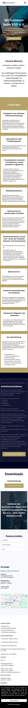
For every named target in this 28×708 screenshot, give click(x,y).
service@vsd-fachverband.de (11, 571)
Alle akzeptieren (14, 700)
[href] (14, 601)
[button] (25, 3)
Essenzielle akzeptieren (14, 704)
